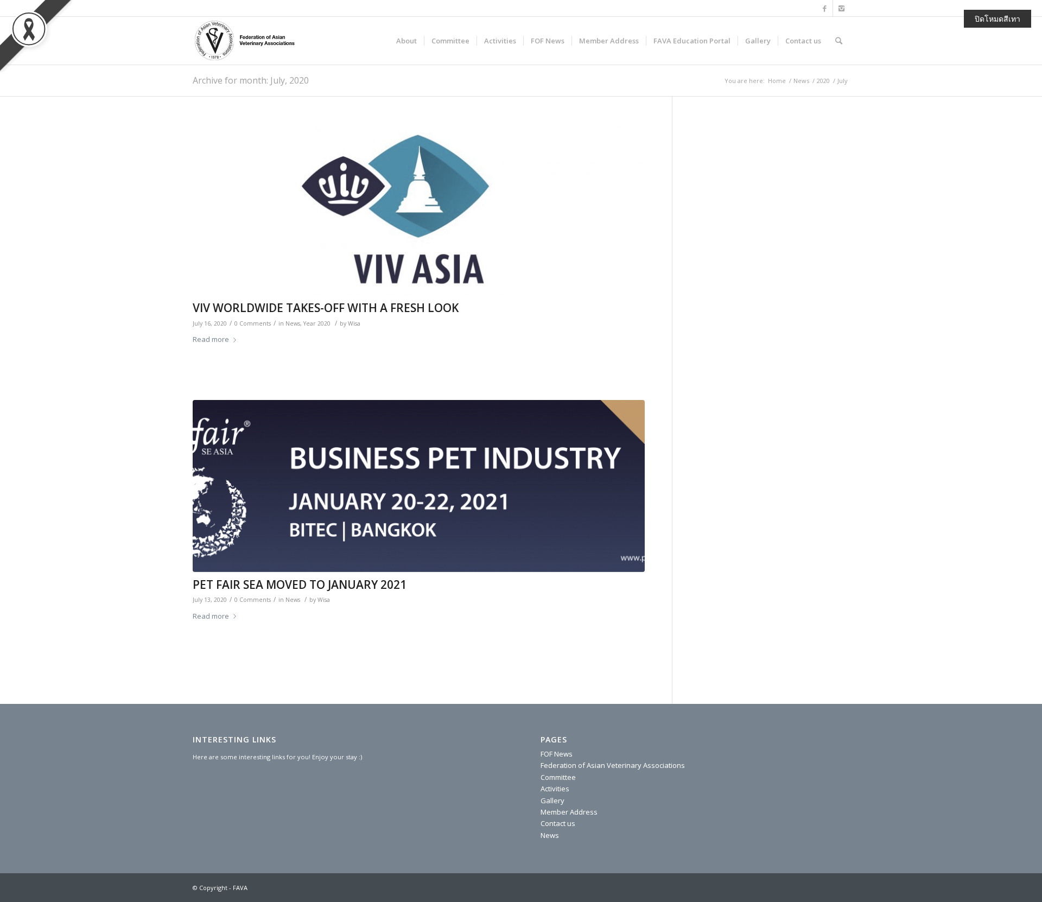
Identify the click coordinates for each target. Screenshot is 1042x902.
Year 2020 (317, 323)
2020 (823, 81)
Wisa (354, 323)
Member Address (569, 812)
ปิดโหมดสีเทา (997, 19)
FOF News (557, 754)
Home (777, 81)
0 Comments (252, 323)
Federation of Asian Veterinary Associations (613, 765)
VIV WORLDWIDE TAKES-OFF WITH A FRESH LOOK (326, 307)
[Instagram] (841, 8)
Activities (555, 788)
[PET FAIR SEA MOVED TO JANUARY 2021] (419, 486)
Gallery (552, 800)
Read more (211, 339)
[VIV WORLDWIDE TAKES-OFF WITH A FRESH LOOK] (419, 210)
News (801, 81)
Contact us (558, 823)
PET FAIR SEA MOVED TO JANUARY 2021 (299, 584)
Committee (558, 777)
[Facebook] (825, 8)
